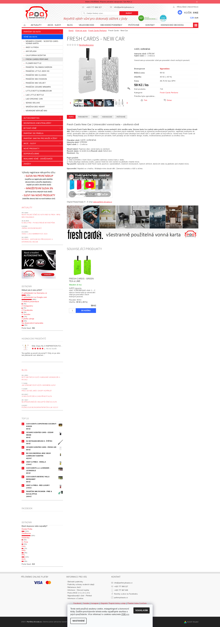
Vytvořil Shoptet (192, 622)
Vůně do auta (30, 37)
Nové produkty (31, 148)
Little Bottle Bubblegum (39, 91)
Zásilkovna (26, 533)
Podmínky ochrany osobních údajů (80, 584)
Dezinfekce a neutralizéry (37, 123)
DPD (23, 550)
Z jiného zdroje (28, 319)
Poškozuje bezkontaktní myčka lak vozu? (40, 407)
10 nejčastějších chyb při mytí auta (37, 396)
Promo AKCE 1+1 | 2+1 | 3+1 (78, 593)
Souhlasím (141, 610)
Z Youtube (26, 314)
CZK (192, 18)
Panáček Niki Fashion (36, 79)
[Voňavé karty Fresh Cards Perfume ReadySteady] (132, 223)
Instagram (95, 603)
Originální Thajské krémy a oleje (113, 603)
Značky (27, 164)
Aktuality (36, 25)
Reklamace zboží (74, 587)
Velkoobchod (86, 25)
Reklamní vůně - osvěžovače (38, 159)
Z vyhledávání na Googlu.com (34, 297)
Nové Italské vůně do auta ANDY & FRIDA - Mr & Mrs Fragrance (41, 215)
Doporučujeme (31, 154)
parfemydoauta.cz (121, 598)
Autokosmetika (31, 118)
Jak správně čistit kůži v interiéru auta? (39, 385)
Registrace (193, 7)
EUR (196, 18)
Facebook (77, 603)
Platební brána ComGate (137, 603)
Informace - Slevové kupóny (78, 590)
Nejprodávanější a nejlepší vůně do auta (39, 402)
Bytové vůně (30, 128)
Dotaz (169, 100)
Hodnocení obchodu (172, 25)
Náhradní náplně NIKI (36, 111)
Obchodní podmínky (111, 25)
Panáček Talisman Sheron (39, 67)
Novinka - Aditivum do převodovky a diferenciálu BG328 (37, 240)
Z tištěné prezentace (30, 301)
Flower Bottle (33, 63)
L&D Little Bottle (35, 95)
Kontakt (150, 25)
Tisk (145, 100)
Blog (70, 25)
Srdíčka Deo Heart (35, 107)
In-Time (25, 542)
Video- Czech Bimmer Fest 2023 (34, 234)
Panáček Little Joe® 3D (37, 71)
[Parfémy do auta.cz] (36, 13)
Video (95, 117)
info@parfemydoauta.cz (123, 583)
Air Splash (31, 51)
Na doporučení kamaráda (32, 323)
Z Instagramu (27, 306)
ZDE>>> (125, 614)
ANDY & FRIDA (32, 47)
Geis (23, 546)
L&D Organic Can (34, 99)
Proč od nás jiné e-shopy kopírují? (37, 390)
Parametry (83, 117)
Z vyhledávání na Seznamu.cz (34, 293)
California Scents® (36, 55)
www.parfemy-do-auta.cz (102, 202)
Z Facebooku (27, 310)
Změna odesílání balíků (32, 228)
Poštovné (133, 25)
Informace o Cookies (75, 598)
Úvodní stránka (25, 25)
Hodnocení (107, 117)
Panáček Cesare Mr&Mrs (38, 87)
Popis (71, 117)
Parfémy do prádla (33, 133)
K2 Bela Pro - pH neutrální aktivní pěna (38, 223)
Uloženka (26, 538)
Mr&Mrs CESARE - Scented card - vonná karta (42, 42)
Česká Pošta (27, 529)
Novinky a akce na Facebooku (126, 594)
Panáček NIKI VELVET (36, 83)
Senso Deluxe (33, 103)
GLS (23, 559)
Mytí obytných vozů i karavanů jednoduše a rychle (41, 378)
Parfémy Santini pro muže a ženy (40, 138)
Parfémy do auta (32, 32)
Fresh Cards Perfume (37, 59)
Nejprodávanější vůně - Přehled (79, 596)
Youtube (86, 603)
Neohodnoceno (86, 45)
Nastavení (78, 621)
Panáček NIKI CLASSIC (36, 75)
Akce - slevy (54, 25)
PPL (23, 555)
